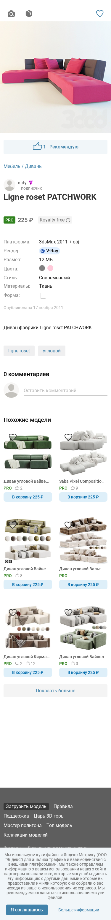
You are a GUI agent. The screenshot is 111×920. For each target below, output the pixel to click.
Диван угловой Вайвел (81, 656)
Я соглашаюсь (27, 910)
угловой (52, 351)
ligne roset (19, 351)
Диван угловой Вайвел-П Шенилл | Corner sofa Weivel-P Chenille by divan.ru (27, 568)
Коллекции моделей (26, 835)
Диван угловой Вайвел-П (27, 481)
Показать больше (55, 690)
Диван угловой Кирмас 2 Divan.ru (27, 656)
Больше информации (78, 910)
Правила (63, 806)
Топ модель (59, 825)
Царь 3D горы (49, 816)
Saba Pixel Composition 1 (82, 481)
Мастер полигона (23, 825)
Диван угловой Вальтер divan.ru (82, 568)
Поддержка (16, 816)
